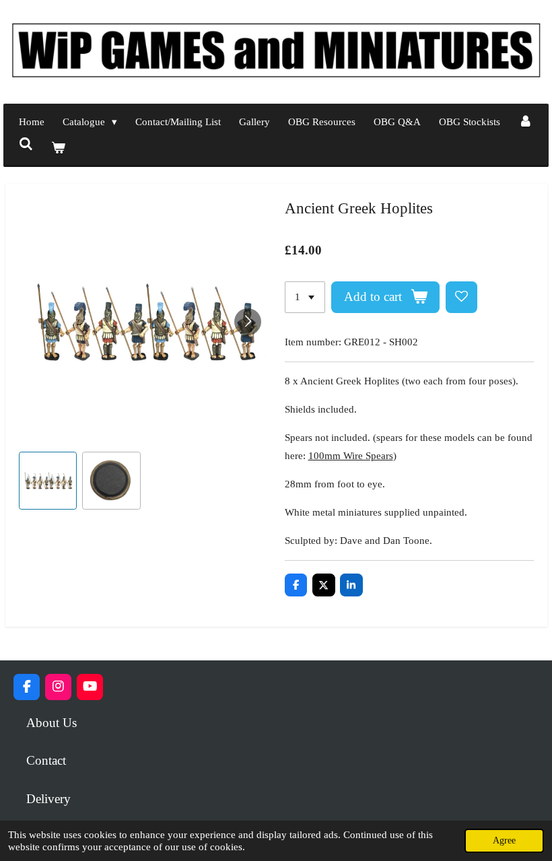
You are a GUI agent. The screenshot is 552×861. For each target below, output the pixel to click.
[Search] (26, 145)
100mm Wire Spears (350, 455)
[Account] (525, 122)
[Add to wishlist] (461, 297)
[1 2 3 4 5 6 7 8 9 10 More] (305, 297)
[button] (48, 481)
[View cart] (58, 148)
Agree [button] (504, 840)
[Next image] (247, 321)
